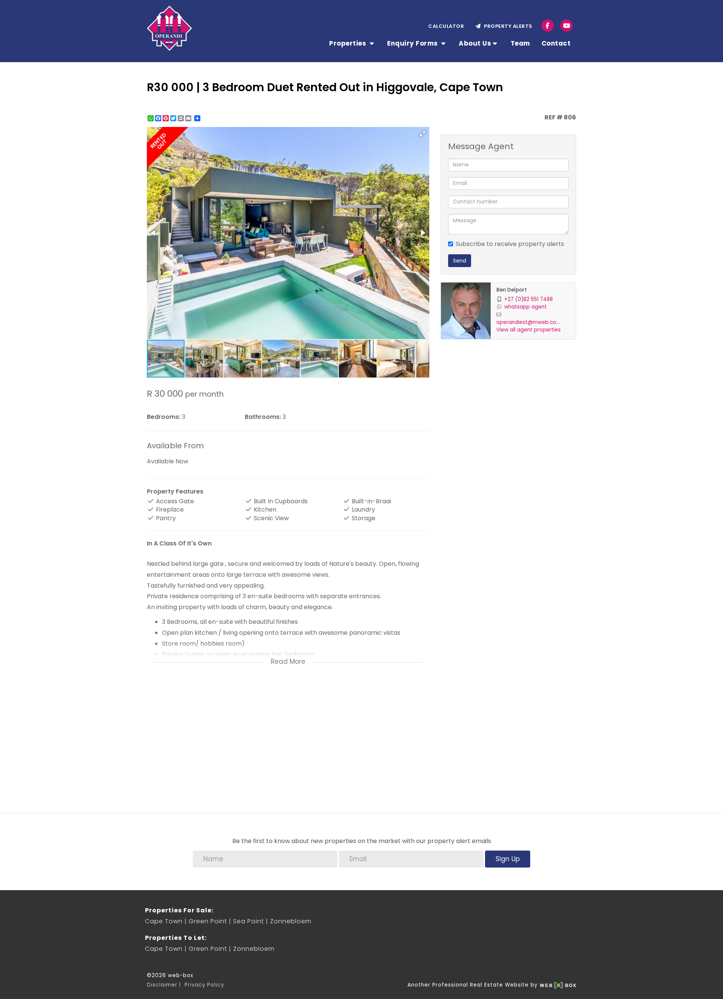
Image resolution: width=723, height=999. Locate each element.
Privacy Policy (204, 984)
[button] (422, 134)
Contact (556, 43)
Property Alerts (506, 26)
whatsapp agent (525, 306)
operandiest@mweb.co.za (529, 322)
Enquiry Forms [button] (413, 43)
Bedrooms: (163, 417)
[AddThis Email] (189, 118)
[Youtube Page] (566, 25)
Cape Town (164, 921)
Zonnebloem (290, 921)
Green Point (208, 921)
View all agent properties (528, 329)
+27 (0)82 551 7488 (528, 299)
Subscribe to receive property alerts (510, 244)
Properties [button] (348, 43)
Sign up (508, 858)
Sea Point (248, 921)
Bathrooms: (263, 417)
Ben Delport (511, 289)
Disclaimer (162, 984)
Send (459, 260)
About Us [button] (475, 43)
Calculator (446, 26)
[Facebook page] (547, 25)
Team (520, 43)
